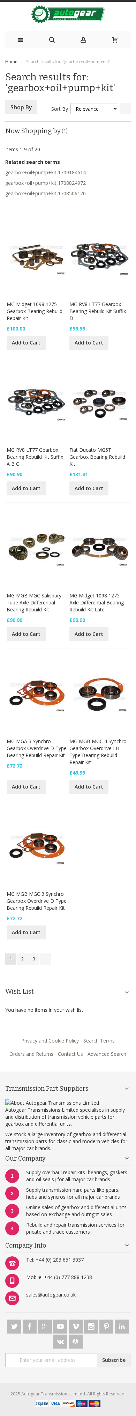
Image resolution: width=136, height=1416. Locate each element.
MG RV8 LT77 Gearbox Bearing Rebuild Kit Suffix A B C (35, 456)
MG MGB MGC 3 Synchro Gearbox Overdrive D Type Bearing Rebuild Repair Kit (37, 901)
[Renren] (76, 1340)
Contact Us (70, 1054)
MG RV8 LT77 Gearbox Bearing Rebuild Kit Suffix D (97, 311)
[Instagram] (91, 1325)
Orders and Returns (31, 1054)
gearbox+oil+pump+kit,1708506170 (45, 193)
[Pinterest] (107, 1325)
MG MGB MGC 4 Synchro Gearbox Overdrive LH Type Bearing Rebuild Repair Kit (98, 751)
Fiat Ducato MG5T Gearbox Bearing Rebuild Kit (97, 456)
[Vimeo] (76, 1325)
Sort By (59, 109)
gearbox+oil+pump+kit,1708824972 (45, 183)
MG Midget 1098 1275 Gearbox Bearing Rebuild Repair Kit (34, 311)
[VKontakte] (61, 1340)
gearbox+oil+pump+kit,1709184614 (45, 172)
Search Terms (99, 1040)
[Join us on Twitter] (15, 1325)
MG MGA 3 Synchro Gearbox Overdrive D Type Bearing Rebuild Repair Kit (37, 748)
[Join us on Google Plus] (45, 1325)
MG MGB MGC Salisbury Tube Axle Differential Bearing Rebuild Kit (34, 602)
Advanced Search (107, 1054)
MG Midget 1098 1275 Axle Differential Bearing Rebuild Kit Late (96, 602)
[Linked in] (122, 1325)
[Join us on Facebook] (30, 1325)
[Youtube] (61, 1325)
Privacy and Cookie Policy (50, 1040)
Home (11, 62)
